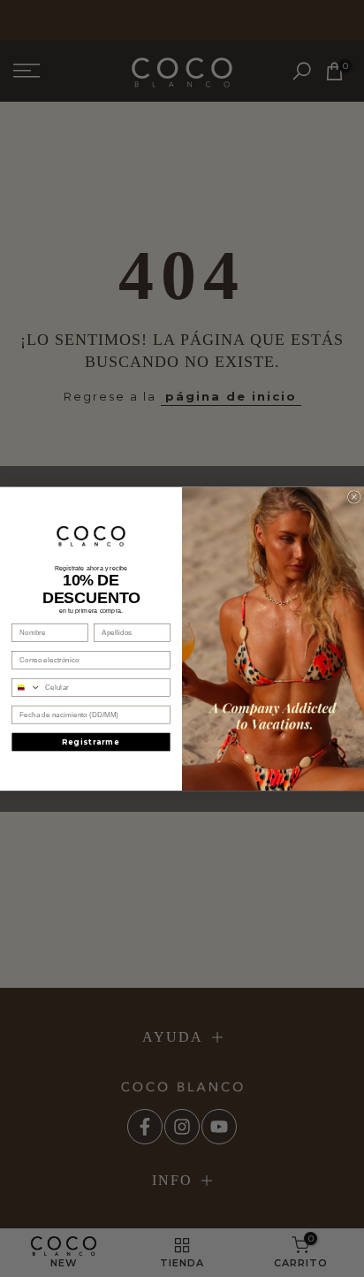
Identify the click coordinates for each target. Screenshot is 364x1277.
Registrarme (91, 742)
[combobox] (26, 687)
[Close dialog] (353, 497)
